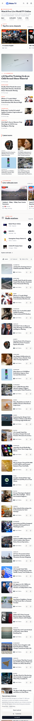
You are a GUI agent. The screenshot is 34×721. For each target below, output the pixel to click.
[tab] (5, 259)
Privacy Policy (5, 706)
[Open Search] (23, 3)
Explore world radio (6, 252)
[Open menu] (2, 3)
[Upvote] (27, 272)
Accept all (17, 717)
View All (30, 26)
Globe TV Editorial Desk (18, 272)
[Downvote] (30, 272)
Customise (18, 713)
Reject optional (17, 710)
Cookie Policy (12, 706)
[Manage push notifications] (31, 3)
